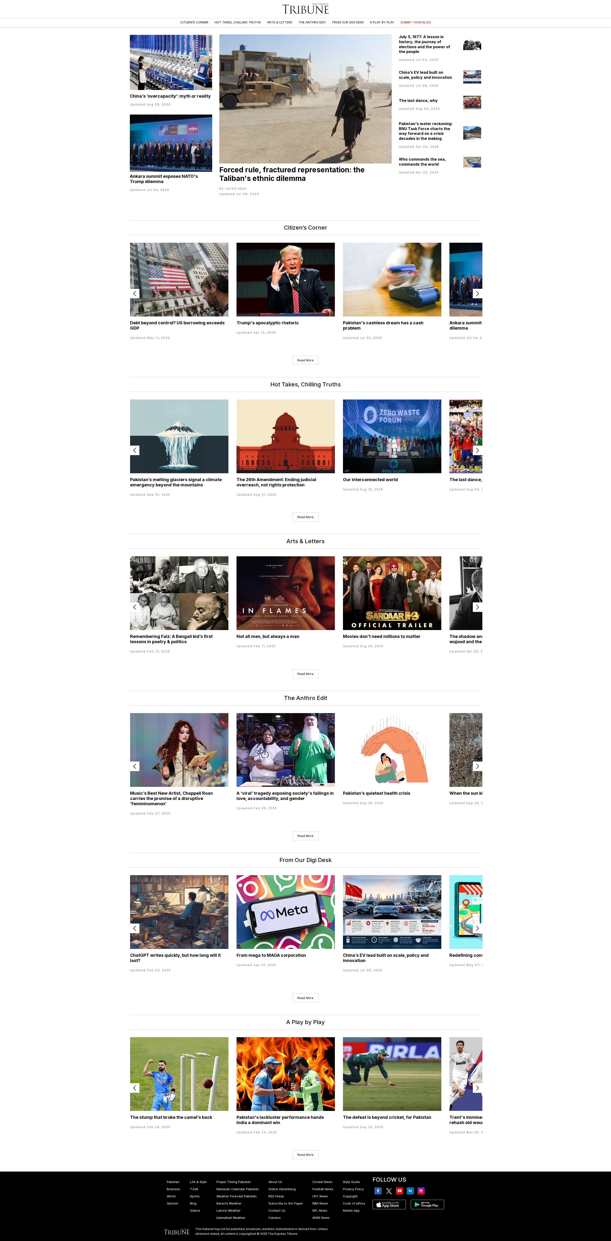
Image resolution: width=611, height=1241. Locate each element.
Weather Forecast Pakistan (236, 1196)
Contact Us (277, 1210)
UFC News (320, 1196)
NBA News (320, 1203)
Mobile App (351, 1210)
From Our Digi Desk (348, 22)
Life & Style (198, 1182)
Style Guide (351, 1182)
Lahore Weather (228, 1210)
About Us (275, 1182)
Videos (195, 1210)
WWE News (321, 1218)
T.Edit (194, 1189)
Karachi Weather (229, 1203)
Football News (322, 1189)
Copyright (350, 1196)
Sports (195, 1196)
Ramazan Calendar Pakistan (237, 1189)
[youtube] (400, 1190)
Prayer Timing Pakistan (233, 1182)
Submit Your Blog (415, 22)
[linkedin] (411, 1190)
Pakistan (173, 1182)
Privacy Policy (353, 1189)
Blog (193, 1203)
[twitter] (389, 1190)
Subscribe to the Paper (286, 1203)
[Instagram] (421, 1190)
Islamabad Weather (230, 1218)
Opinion (172, 1203)
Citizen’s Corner (194, 22)
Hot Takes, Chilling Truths (238, 22)
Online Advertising (282, 1189)
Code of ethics (354, 1203)
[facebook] (378, 1190)
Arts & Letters (279, 22)
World (171, 1196)
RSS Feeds (276, 1196)
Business (173, 1189)
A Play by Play (382, 22)
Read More (305, 360)
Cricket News (322, 1182)
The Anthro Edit (312, 22)
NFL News (319, 1210)
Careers (275, 1218)
